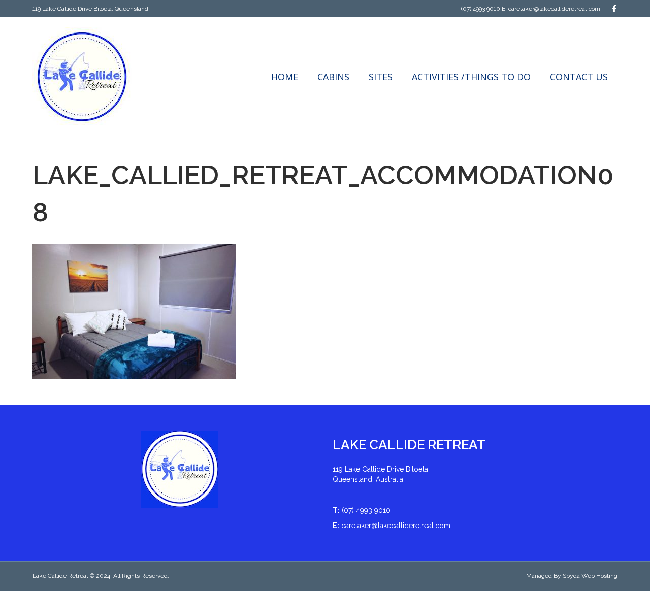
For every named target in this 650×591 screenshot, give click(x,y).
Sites (381, 77)
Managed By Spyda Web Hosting (572, 575)
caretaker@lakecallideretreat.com (554, 8)
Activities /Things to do (471, 77)
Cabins (333, 77)
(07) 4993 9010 (480, 8)
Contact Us (579, 77)
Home (284, 77)
